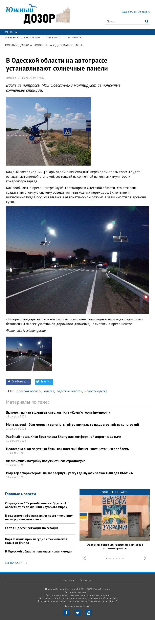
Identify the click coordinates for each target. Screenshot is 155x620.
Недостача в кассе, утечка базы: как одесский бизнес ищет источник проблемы (68, 449)
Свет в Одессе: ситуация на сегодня (31, 528)
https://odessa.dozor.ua (37, 14)
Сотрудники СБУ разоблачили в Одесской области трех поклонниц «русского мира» (36, 505)
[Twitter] (77, 613)
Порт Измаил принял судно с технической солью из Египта (36, 541)
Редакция (85, 580)
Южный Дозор (17, 45)
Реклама (69, 580)
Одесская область (68, 45)
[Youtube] (89, 613)
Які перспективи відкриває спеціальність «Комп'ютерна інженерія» (58, 412)
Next (145, 558)
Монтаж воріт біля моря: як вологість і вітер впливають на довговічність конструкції (72, 424)
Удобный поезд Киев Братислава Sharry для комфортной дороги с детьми (63, 436)
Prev (85, 558)
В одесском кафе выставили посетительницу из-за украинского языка (39, 517)
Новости (41, 45)
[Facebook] (66, 613)
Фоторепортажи (114, 492)
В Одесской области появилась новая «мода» (38, 551)
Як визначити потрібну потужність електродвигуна (45, 461)
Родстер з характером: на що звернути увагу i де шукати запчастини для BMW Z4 (69, 473)
